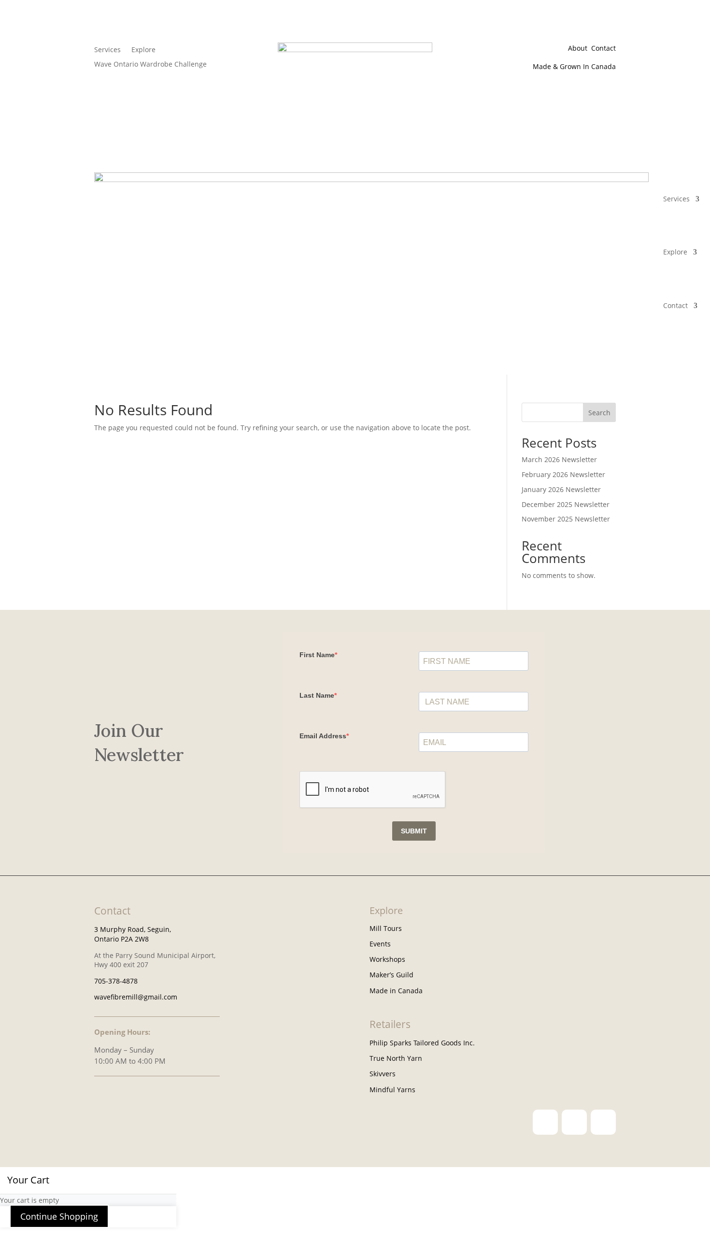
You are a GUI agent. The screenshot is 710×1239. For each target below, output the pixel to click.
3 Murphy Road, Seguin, (132, 929)
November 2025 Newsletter (566, 518)
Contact (603, 48)
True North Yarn (395, 1058)
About (579, 48)
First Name (317, 655)
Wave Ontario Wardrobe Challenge (150, 65)
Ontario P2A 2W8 (121, 938)
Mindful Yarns (392, 1089)
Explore (143, 50)
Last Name (316, 695)
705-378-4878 (116, 981)
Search (599, 412)
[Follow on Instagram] (545, 1122)
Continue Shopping (59, 1216)
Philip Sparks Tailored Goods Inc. (422, 1042)
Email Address (322, 736)
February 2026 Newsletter (563, 474)
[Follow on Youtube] (603, 1122)
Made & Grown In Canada (573, 66)
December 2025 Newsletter (566, 504)
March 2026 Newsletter (559, 459)
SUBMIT (414, 831)
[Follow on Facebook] (574, 1122)
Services (107, 50)
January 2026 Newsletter (561, 489)
